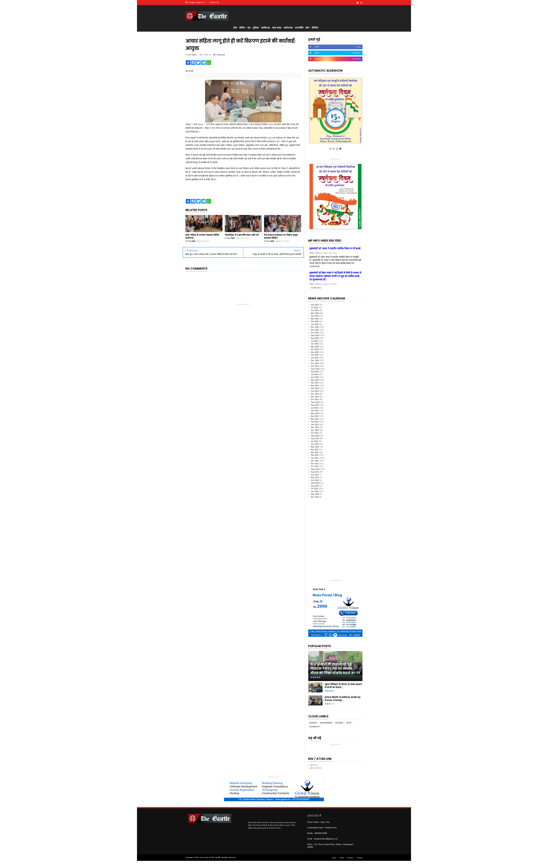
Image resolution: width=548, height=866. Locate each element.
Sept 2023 (315, 400)
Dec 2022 (315, 425)
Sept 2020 (315, 481)
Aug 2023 (315, 403)
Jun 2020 (315, 489)
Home (342, 856)
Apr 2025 (315, 347)
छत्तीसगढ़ (265, 27)
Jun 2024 (315, 375)
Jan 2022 (315, 456)
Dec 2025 (315, 325)
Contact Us (214, 2)
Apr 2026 (315, 314)
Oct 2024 (315, 364)
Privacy (350, 856)
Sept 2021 (315, 467)
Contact (359, 856)
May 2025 (315, 344)
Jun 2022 (315, 442)
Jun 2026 (315, 308)
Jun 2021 (315, 472)
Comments (317, 766)
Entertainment (326, 721)
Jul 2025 (314, 339)
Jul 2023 (314, 406)
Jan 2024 (315, 389)
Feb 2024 (315, 386)
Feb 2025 (315, 353)
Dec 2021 (315, 459)
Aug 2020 (315, 484)
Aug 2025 (315, 336)
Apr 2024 (315, 381)
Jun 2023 (315, 409)
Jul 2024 (314, 372)
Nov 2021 (315, 461)
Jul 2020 (314, 486)
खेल (307, 27)
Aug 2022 (315, 436)
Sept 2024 (315, 367)
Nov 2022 (315, 428)
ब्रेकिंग (242, 27)
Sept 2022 (315, 434)
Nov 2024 (315, 361)
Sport (348, 721)
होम (235, 27)
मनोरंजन (288, 27)
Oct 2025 (315, 331)
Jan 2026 (315, 322)
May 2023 (315, 411)
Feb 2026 (315, 319)
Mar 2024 (315, 383)
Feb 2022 (315, 453)
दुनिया (256, 27)
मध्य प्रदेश (276, 27)
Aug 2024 (315, 370)
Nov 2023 (315, 395)
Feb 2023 (315, 420)
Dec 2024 (315, 358)
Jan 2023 (315, 422)
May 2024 (315, 378)
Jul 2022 (314, 439)
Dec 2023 (315, 392)
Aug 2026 (315, 303)
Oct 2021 (315, 464)
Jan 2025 (315, 356)
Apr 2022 (315, 447)
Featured (220, 54)
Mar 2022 (315, 450)
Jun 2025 (315, 342)
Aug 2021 (315, 470)
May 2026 (315, 311)
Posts (315, 763)
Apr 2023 (315, 414)
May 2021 (315, 475)
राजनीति (299, 27)
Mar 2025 (315, 350)
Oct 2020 (315, 478)
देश (248, 27)
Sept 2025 (315, 333)
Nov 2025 (315, 328)
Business (313, 721)
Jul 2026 (314, 305)
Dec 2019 (315, 495)
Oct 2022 (315, 431)
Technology (314, 724)
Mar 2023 (315, 417)
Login (334, 856)
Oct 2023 (315, 397)
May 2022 (315, 445)
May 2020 (315, 492)
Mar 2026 (315, 317)
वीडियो (315, 27)
